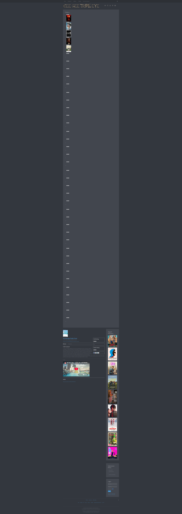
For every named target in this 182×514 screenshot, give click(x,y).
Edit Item (64, 329)
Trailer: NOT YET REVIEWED (67, 341)
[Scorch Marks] (68, 18)
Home (65, 1)
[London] (68, 87)
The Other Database (86, 1)
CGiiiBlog (79, 1)
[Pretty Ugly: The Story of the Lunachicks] (68, 228)
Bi (83, 502)
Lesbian (81, 502)
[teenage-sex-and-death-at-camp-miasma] (112, 424)
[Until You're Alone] (68, 220)
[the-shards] (112, 340)
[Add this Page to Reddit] (95, 352)
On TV (103, 502)
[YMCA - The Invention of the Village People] (68, 135)
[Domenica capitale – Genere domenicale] (68, 33)
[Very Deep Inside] (68, 150)
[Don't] (68, 204)
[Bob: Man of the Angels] (68, 25)
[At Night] (68, 103)
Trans (86, 502)
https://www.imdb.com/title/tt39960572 (69, 381)
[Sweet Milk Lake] (68, 259)
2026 (78, 341)
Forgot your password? (111, 493)
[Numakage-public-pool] (65, 333)
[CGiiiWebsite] (110, 5)
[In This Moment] (68, 196)
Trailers (92, 502)
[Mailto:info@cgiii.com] (115, 5)
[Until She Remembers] (68, 126)
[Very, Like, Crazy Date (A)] (68, 157)
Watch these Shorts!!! (97, 502)
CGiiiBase (74, 1)
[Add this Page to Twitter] (97, 352)
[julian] (112, 410)
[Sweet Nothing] (68, 189)
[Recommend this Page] (98, 352)
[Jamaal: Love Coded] (68, 274)
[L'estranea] (68, 48)
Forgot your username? (111, 494)
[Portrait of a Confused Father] (68, 111)
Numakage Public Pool (70, 338)
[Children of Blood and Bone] (68, 298)
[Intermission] (68, 313)
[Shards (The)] (68, 267)
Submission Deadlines (112, 474)
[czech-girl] (112, 367)
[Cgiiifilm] (105, 5)
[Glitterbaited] (68, 96)
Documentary (74, 341)
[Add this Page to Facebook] (94, 352)
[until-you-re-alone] (112, 396)
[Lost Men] (68, 142)
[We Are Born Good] (68, 72)
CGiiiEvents (69, 1)
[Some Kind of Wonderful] (68, 57)
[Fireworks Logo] (81, 5)
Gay (78, 502)
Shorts (89, 502)
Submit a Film (111, 470)
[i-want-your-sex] (112, 452)
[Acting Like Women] (68, 165)
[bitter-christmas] (112, 353)
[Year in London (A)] (68, 235)
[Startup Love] (68, 64)
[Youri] (68, 243)
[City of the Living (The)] (68, 181)
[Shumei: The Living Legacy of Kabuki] (68, 306)
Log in (109, 491)
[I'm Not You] (68, 321)
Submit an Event (111, 471)
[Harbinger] (68, 282)
